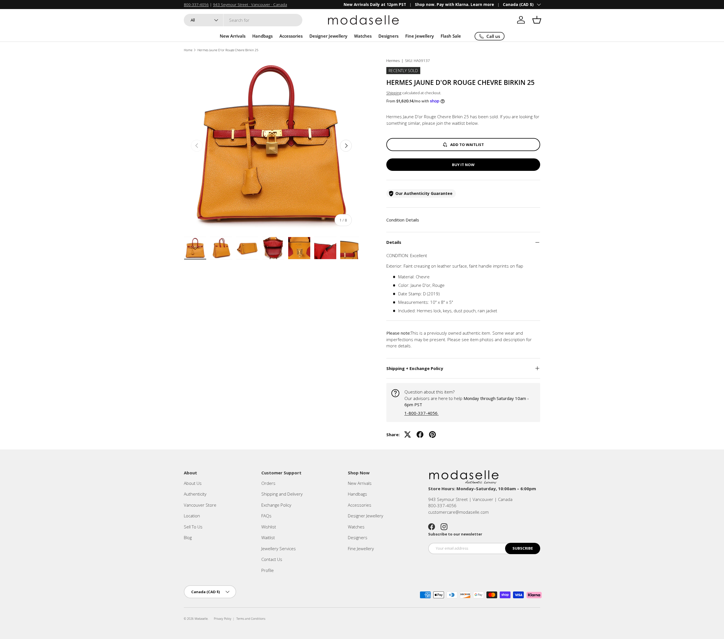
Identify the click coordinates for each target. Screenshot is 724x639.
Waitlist (268, 537)
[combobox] (243, 20)
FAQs (266, 515)
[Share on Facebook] (420, 434)
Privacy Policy (222, 619)
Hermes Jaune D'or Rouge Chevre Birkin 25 (227, 49)
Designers (388, 36)
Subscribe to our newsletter (455, 534)
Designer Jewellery (328, 36)
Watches (363, 36)
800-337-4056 (196, 4)
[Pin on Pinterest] (432, 434)
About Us (193, 483)
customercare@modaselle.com (458, 512)
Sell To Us (193, 527)
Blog (188, 537)
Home (188, 49)
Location (192, 515)
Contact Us (271, 559)
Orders (268, 483)
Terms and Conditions (250, 619)
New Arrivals (232, 36)
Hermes (393, 60)
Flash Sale (451, 36)
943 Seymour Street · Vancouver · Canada (250, 4)
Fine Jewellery (419, 36)
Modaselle (201, 619)
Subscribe (522, 548)
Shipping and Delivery (282, 494)
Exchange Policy (276, 505)
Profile (267, 570)
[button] (537, 20)
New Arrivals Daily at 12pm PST (375, 4)
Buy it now (463, 164)
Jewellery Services (278, 548)
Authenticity (195, 494)
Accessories (291, 36)
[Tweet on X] (407, 434)
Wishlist (268, 527)
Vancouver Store (200, 505)
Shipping (393, 92)
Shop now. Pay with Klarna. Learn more (454, 4)
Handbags (262, 36)
